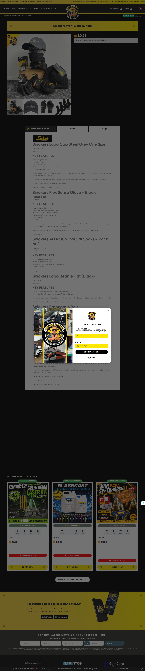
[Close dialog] (109, 310)
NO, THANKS (91, 358)
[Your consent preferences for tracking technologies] (143, 503)
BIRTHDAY (80, 342)
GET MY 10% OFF (92, 352)
